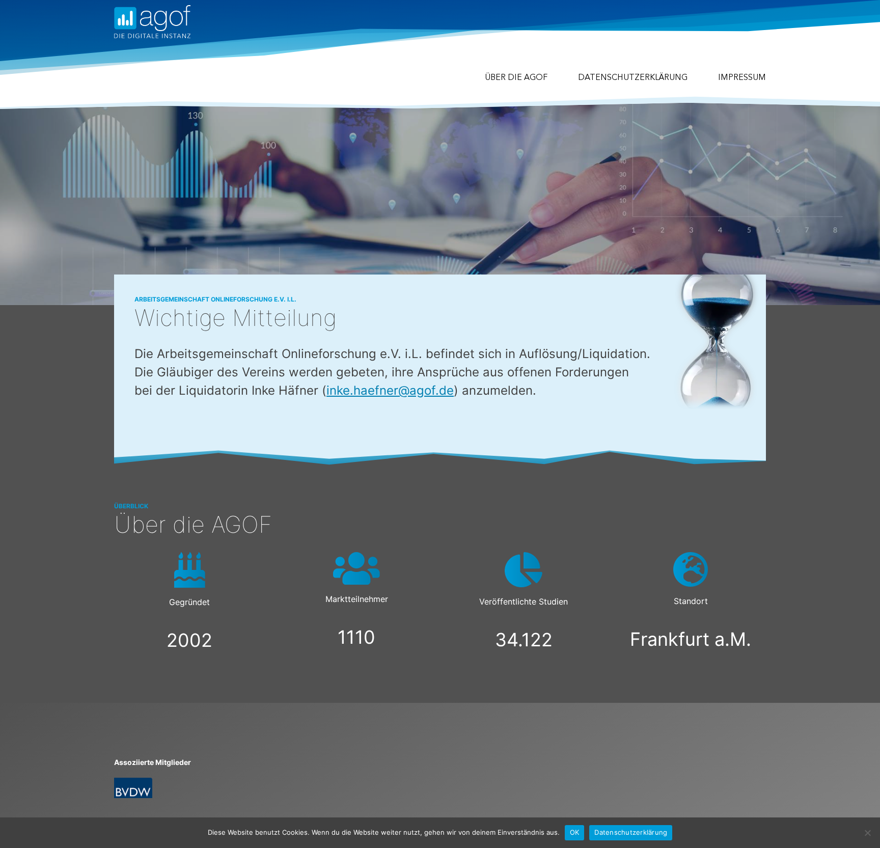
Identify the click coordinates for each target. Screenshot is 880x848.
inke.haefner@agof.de (390, 390)
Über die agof (516, 78)
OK (575, 832)
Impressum (742, 78)
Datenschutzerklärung (633, 78)
